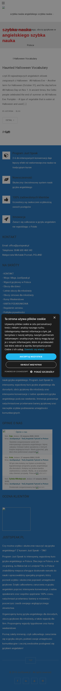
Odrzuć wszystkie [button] (31, 364)
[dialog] (30, 345)
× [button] (54, 318)
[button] (42, 371)
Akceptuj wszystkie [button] (31, 356)
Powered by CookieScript (16, 371)
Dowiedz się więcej (34, 349)
